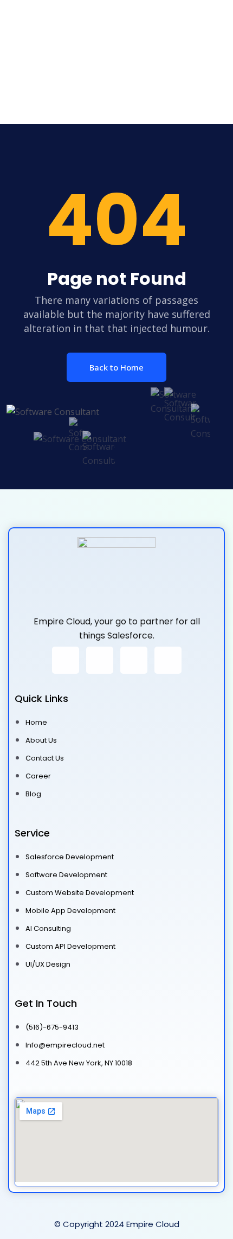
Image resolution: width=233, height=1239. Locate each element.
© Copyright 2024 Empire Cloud (116, 1224)
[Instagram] (65, 660)
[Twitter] (133, 660)
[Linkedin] (168, 660)
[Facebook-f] (99, 660)
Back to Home (116, 367)
